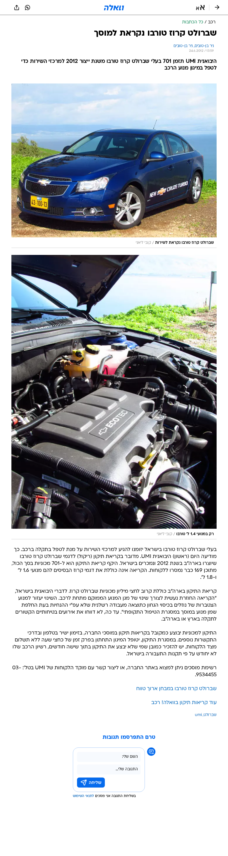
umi (198, 715)
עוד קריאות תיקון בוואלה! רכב (184, 702)
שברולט (210, 715)
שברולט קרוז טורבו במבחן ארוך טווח (176, 689)
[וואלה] (114, 7)
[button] (200, 7)
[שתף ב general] (17, 7)
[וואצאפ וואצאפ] (27, 7)
